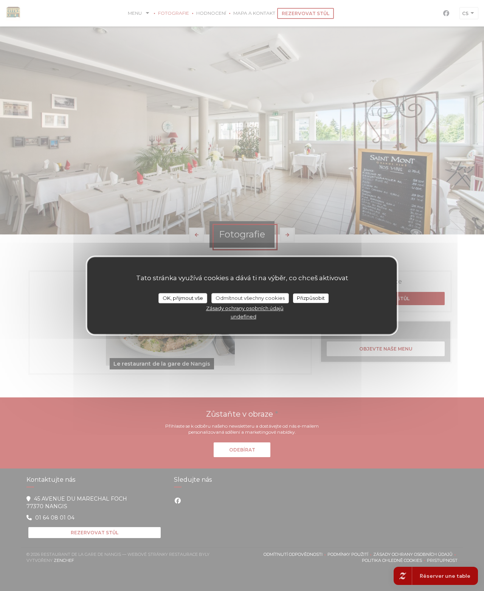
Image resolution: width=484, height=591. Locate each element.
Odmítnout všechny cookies (250, 298)
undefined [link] (243, 316)
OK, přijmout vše (183, 298)
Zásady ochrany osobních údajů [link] (245, 308)
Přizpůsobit (311, 298)
